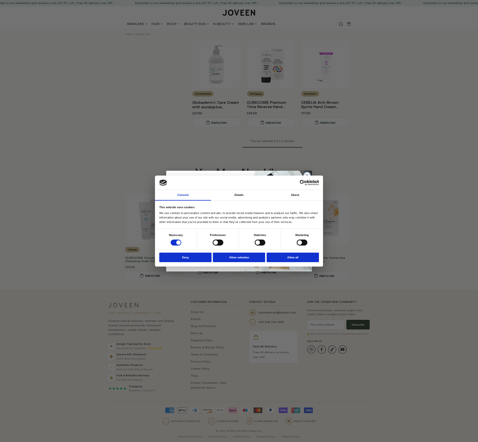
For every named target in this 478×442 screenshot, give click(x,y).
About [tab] (295, 194)
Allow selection (239, 257)
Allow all (292, 257)
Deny (185, 257)
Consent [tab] (183, 194)
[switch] (218, 243)
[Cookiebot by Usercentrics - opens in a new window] (302, 182)
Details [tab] (239, 194)
